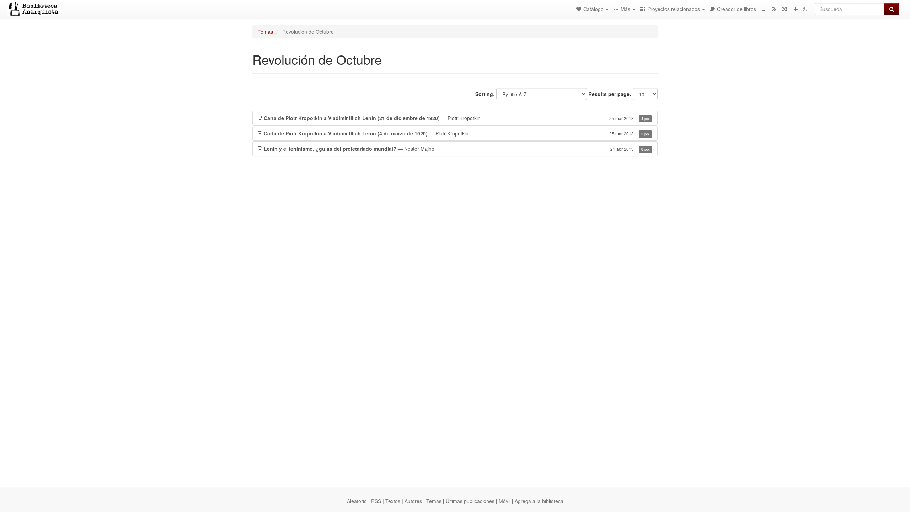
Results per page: (609, 93)
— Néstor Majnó (457, 148)
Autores (413, 501)
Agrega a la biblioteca (539, 501)
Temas (265, 31)
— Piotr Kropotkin (457, 118)
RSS (376, 501)
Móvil (504, 501)
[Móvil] (763, 9)
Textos (392, 501)
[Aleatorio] (785, 9)
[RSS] (774, 9)
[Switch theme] (805, 9)
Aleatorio (357, 501)
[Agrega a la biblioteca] (795, 9)
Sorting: (485, 93)
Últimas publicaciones (470, 501)
